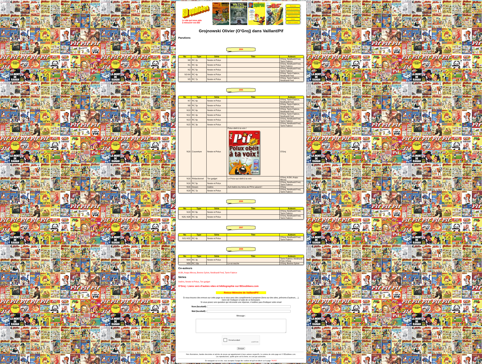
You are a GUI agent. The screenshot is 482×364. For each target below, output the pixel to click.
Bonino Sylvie (203, 273)
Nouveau (293, 6)
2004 (241, 49)
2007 (241, 227)
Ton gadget (205, 282)
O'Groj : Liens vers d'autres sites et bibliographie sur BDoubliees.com (218, 286)
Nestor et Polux (192, 282)
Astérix (181, 282)
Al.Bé (180, 273)
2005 (241, 90)
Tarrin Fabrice (231, 273)
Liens (293, 19)
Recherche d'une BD (293, 12)
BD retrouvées (293, 16)
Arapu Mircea (190, 273)
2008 (241, 249)
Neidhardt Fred (217, 273)
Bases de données (293, 9)
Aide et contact (293, 22)
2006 (241, 201)
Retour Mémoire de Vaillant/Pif (241, 292)
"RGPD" (274, 361)
